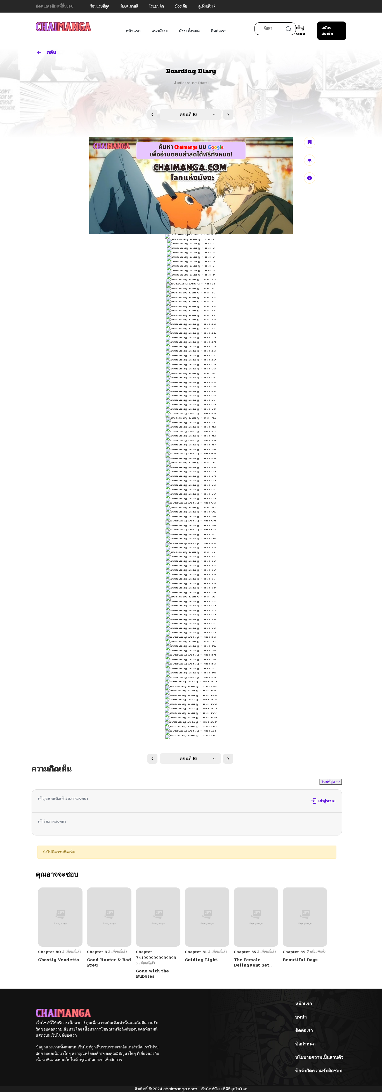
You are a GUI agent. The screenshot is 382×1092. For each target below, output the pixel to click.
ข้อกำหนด (305, 1044)
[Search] (288, 29)
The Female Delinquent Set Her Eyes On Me (252, 965)
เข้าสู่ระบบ (300, 31)
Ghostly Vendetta (58, 959)
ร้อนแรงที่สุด (99, 6)
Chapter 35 (245, 952)
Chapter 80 (49, 952)
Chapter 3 (97, 952)
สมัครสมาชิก (327, 31)
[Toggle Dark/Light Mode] (309, 160)
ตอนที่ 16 (188, 114)
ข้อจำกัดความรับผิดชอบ (318, 1070)
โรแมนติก (156, 6)
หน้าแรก (133, 31)
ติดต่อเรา (219, 31)
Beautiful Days (300, 959)
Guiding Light (201, 959)
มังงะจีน (181, 6)
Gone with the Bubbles (152, 973)
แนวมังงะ (160, 31)
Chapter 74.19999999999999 (156, 955)
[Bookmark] (309, 142)
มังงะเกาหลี (129, 6)
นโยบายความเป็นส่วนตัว (319, 1057)
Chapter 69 (294, 952)
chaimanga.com (180, 1089)
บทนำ (301, 1017)
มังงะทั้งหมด (189, 31)
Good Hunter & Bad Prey (109, 962)
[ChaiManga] (63, 26)
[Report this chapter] (309, 178)
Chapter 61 (196, 952)
